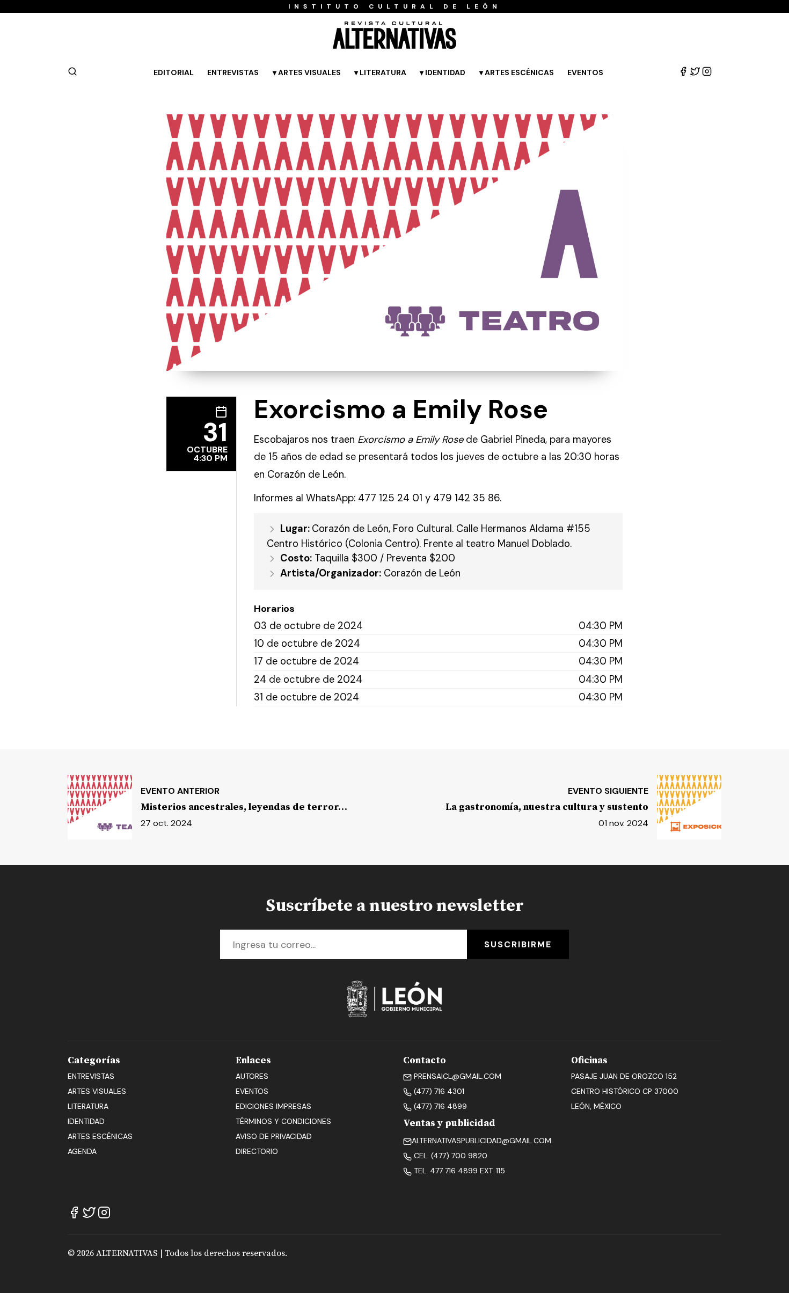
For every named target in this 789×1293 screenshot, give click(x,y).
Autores (252, 1076)
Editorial (174, 72)
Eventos (585, 72)
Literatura (383, 72)
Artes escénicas (100, 1136)
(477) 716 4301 (438, 1091)
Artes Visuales (309, 72)
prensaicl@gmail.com (456, 1076)
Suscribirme (518, 944)
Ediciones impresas (273, 1106)
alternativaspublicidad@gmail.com (481, 1140)
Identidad (445, 72)
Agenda (82, 1151)
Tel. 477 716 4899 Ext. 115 (458, 1170)
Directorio (257, 1151)
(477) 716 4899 (439, 1106)
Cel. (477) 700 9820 (449, 1155)
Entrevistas (233, 72)
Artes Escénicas (519, 72)
